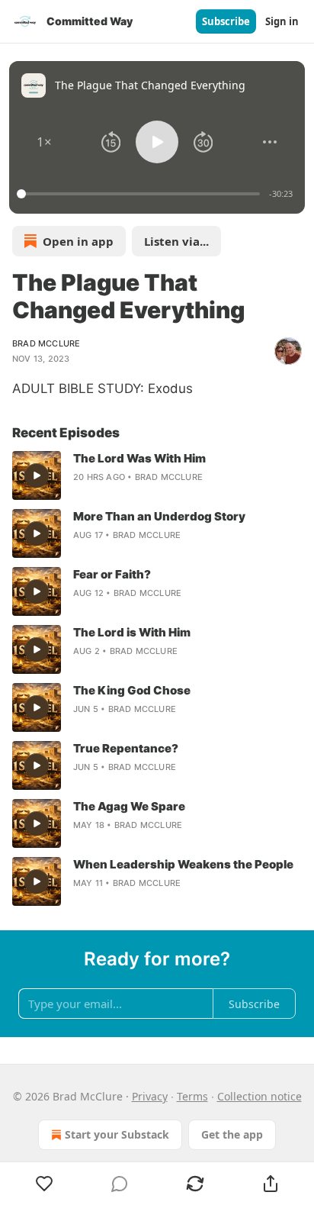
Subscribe (226, 21)
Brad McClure (46, 343)
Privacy (150, 1096)
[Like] (44, 1183)
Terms (192, 1096)
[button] (44, 142)
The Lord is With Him (132, 632)
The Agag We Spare (129, 806)
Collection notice (259, 1096)
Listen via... (176, 241)
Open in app (78, 241)
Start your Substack (117, 1134)
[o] (36, 475)
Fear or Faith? (112, 574)
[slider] (140, 193)
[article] (157, 475)
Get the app (232, 1134)
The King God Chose (132, 690)
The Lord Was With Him (139, 458)
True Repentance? (125, 748)
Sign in (282, 21)
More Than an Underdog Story (159, 516)
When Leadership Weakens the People (183, 864)
